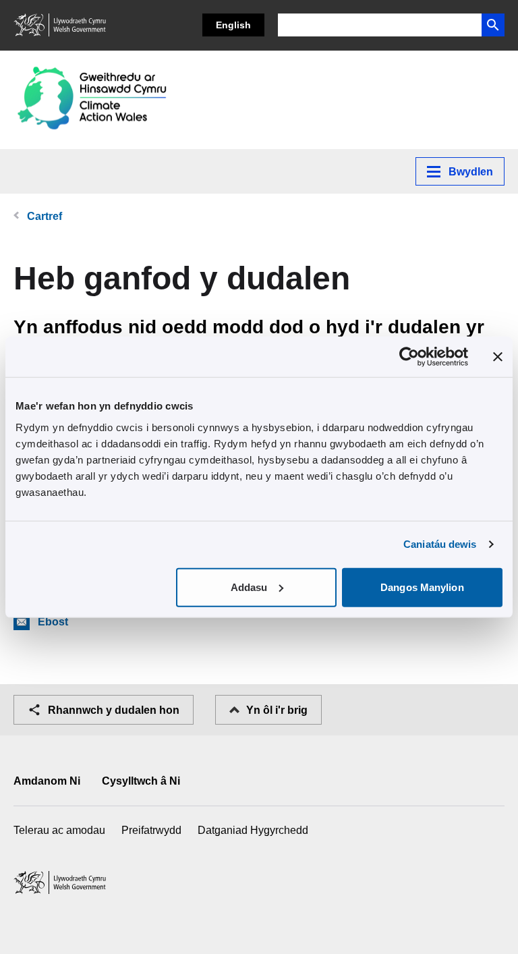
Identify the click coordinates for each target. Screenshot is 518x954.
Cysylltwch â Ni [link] (141, 781)
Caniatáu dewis (439, 544)
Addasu (249, 586)
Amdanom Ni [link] (46, 781)
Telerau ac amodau (59, 830)
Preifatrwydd (151, 830)
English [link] (233, 25)
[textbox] (380, 24)
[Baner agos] (497, 357)
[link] (93, 99)
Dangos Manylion (422, 586)
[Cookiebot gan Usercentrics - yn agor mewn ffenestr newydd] (409, 357)
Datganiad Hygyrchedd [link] (253, 830)
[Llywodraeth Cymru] (60, 24)
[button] (493, 24)
